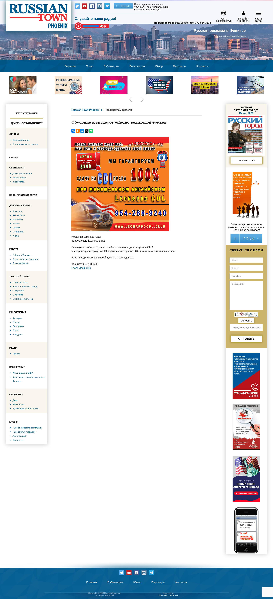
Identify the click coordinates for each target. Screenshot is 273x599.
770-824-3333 (203, 22)
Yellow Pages (27, 113)
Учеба (15, 235)
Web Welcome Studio (168, 595)
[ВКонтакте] (73, 131)
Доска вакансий (20, 263)
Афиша (16, 322)
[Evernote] (91, 131)
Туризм (16, 227)
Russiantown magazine (24, 432)
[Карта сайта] (256, 12)
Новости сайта (19, 282)
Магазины (17, 219)
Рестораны (18, 326)
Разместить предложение (25, 259)
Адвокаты (17, 211)
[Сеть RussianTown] (222, 12)
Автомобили (18, 215)
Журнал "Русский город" (25, 286)
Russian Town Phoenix (85, 110)
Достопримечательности (25, 144)
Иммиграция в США (22, 373)
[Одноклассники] (78, 131)
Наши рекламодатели (118, 110)
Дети (14, 400)
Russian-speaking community (27, 427)
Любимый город (20, 140)
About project (19, 436)
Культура (17, 318)
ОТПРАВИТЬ (246, 338)
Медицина (17, 231)
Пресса (16, 353)
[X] (86, 131)
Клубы (15, 330)
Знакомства (137, 66)
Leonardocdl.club (81, 268)
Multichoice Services (22, 299)
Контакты (202, 66)
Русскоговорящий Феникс (25, 408)
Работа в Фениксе (21, 255)
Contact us (17, 440)
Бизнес (16, 223)
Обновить (246, 320)
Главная (70, 66)
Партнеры (179, 66)
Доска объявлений (26, 123)
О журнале (18, 290)
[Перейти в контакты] (241, 12)
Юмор (159, 66)
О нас (89, 66)
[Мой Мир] (82, 131)
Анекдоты (17, 334)
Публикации (111, 66)
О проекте (17, 294)
